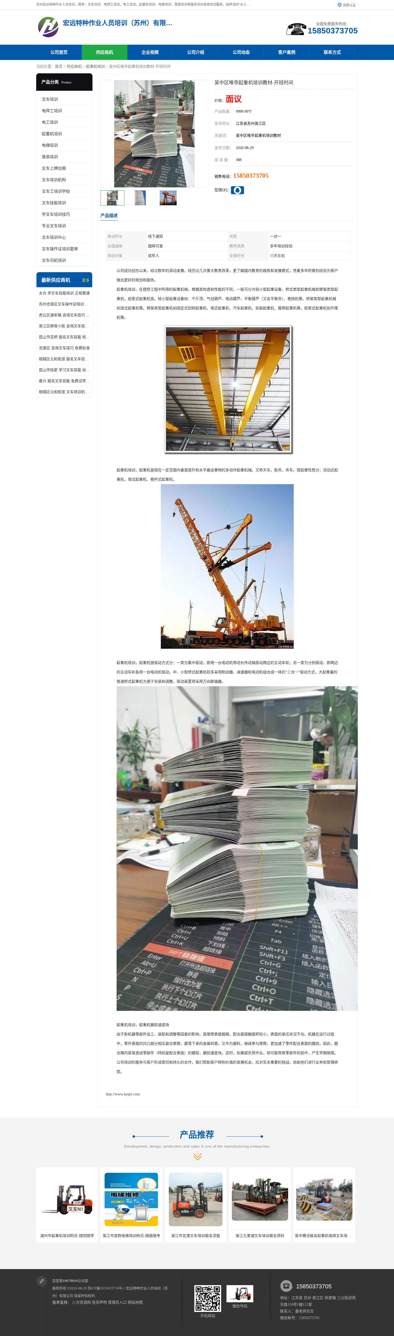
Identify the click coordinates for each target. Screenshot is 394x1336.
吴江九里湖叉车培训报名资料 (195, 1236)
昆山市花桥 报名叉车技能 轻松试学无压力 (64, 337)
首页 (58, 66)
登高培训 (50, 157)
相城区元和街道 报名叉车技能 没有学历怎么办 (64, 359)
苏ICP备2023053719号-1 (106, 1288)
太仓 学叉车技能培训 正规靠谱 (64, 293)
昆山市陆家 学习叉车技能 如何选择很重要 (64, 370)
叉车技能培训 (54, 203)
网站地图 (135, 1302)
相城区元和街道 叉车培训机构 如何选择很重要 (64, 392)
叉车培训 (50, 99)
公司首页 (59, 52)
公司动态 (241, 52)
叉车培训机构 (54, 180)
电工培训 (50, 122)
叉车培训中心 (54, 237)
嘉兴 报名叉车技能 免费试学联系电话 (64, 381)
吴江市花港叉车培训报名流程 (131, 1236)
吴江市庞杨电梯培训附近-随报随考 (67, 1236)
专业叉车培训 (54, 226)
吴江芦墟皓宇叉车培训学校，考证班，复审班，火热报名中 (343, 1236)
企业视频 (150, 52)
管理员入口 (117, 1302)
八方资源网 (81, 1302)
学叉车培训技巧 (56, 214)
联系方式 (332, 52)
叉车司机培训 (54, 260)
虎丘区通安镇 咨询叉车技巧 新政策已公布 (64, 315)
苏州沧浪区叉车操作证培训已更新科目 (64, 304)
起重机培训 (95, 66)
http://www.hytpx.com (123, 1094)
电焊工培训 (52, 111)
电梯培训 (50, 145)
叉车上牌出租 (54, 168)
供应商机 (104, 52)
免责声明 (99, 1302)
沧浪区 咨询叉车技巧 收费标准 (64, 348)
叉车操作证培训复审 (60, 249)
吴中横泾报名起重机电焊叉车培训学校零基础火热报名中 (277, 1236)
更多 (86, 280)
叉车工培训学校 (56, 191)
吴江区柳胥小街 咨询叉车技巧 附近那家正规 (64, 326)
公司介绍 (195, 52)
